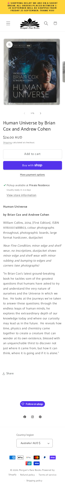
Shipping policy (34, 481)
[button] (8, 23)
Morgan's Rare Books (30, 470)
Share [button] (10, 373)
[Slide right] (40, 113)
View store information (21, 195)
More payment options (32, 175)
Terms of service (47, 475)
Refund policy (27, 475)
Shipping (7, 142)
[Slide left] (24, 113)
